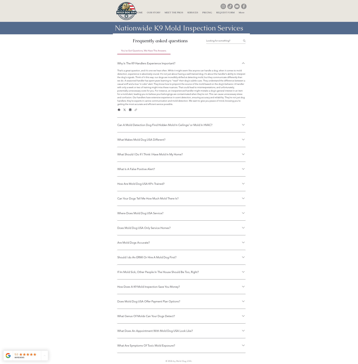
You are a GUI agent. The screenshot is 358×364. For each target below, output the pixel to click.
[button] (119, 109)
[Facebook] (244, 6)
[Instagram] (223, 6)
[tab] (143, 50)
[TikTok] (230, 6)
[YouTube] (237, 6)
